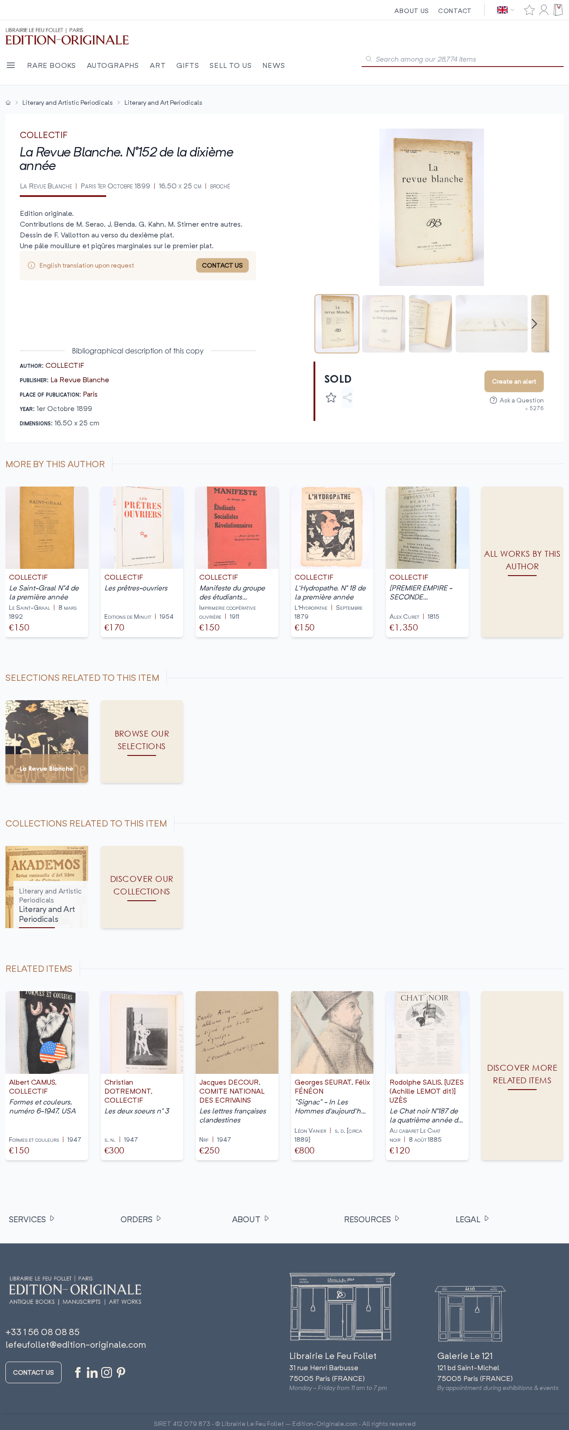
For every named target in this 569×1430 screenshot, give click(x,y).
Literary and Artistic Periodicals (67, 102)
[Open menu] (10, 65)
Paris (90, 393)
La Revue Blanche (79, 379)
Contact (455, 10)
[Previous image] (326, 207)
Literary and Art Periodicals (163, 102)
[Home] (8, 102)
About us (411, 10)
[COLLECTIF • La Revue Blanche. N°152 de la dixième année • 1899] (336, 324)
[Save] (331, 397)
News (273, 65)
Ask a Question (522, 400)
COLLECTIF (43, 134)
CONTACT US (222, 265)
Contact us (33, 1372)
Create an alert (514, 381)
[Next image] (537, 207)
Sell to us (230, 65)
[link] (522, 1075)
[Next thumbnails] (534, 323)
